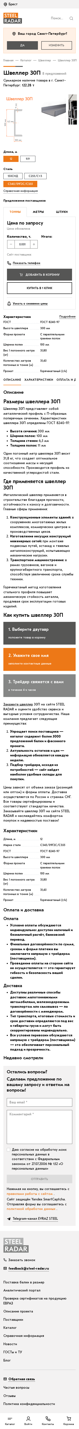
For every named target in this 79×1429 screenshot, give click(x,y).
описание (12, 380)
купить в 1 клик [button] (39, 288)
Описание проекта (18, 1311)
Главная (8, 60)
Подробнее (67, 316)
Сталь (8, 169)
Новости (10, 1344)
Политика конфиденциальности (29, 1404)
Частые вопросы (16, 1388)
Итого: (46, 237)
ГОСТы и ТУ (12, 1352)
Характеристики (17, 317)
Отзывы (9, 1396)
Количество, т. (19, 237)
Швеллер (44, 60)
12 (11, 159)
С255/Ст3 (35, 176)
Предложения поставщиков (24, 200)
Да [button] (22, 45)
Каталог (25, 60)
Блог (7, 1360)
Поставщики (13, 1320)
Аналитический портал (21, 1290)
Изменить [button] (56, 45)
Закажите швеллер (18, 704)
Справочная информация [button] (20, 191)
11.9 (28, 159)
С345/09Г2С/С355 (20, 184)
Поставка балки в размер (23, 1282)
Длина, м (10, 152)
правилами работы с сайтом (30, 1194)
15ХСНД (13, 176)
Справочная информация (23, 1336)
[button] (11, 4)
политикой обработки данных (31, 1209)
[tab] (15, 212)
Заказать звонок (21, 1260)
